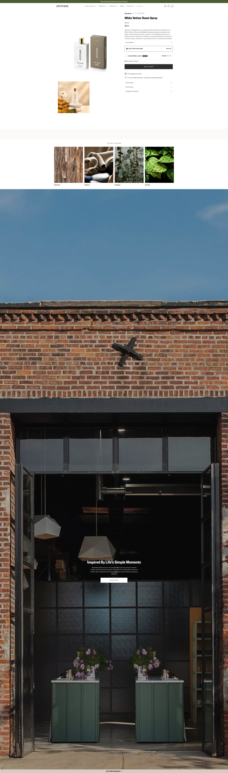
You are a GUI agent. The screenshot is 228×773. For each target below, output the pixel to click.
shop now (125, 1)
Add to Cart (149, 66)
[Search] (169, 6)
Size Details (129, 87)
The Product (129, 82)
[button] (114, 771)
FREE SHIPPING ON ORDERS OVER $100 (110, 1)
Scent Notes (129, 42)
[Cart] (172, 6)
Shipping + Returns (131, 91)
